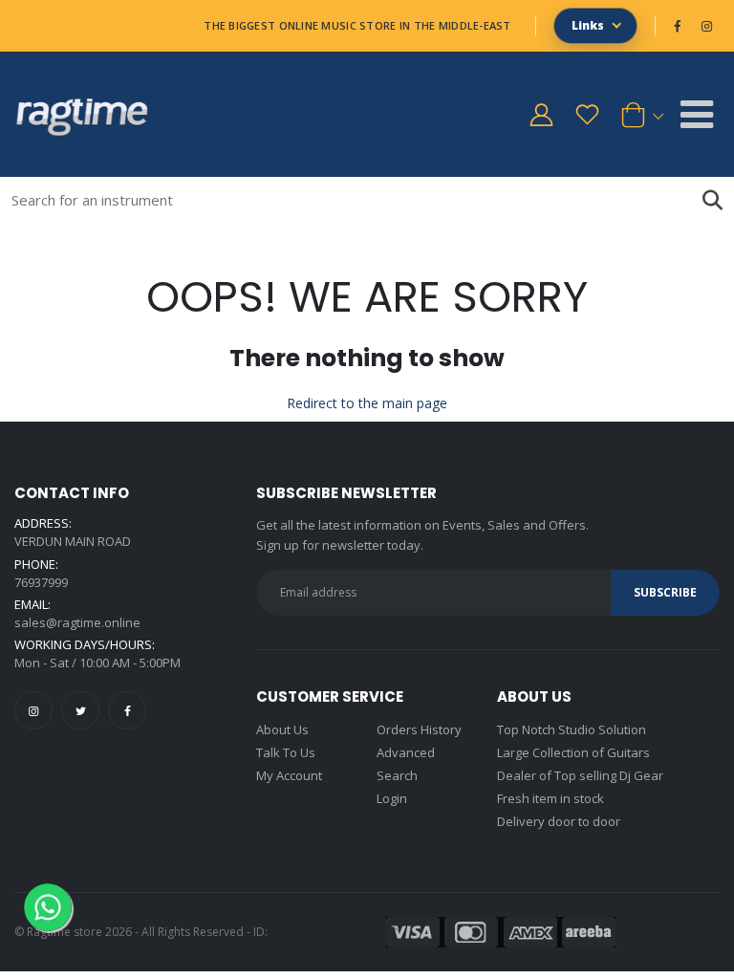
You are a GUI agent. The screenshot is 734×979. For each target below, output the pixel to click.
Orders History (419, 729)
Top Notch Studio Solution (571, 729)
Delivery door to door (558, 821)
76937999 (41, 582)
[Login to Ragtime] (541, 114)
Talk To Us (285, 752)
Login (392, 798)
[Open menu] (697, 115)
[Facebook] (127, 710)
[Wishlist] (587, 114)
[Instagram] (33, 710)
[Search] (712, 200)
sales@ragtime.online (77, 622)
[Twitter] (80, 710)
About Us (282, 729)
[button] (638, 114)
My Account (289, 775)
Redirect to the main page (367, 403)
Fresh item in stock (550, 798)
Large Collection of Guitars (573, 752)
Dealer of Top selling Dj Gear (580, 775)
